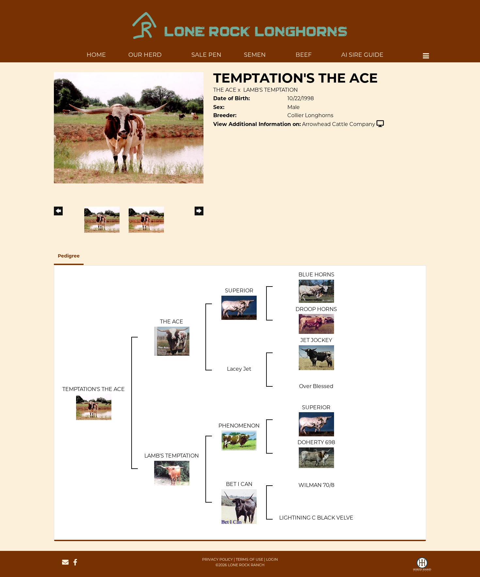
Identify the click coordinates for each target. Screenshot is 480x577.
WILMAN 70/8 (316, 485)
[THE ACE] (171, 341)
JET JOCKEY (316, 340)
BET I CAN (239, 484)
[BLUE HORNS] (316, 291)
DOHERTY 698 (316, 442)
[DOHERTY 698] (316, 457)
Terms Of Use (249, 560)
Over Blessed (316, 386)
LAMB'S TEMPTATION (270, 90)
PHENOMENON (239, 426)
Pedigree (69, 256)
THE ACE (224, 90)
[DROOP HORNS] (316, 324)
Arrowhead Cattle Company (338, 124)
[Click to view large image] (128, 128)
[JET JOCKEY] (316, 357)
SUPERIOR (239, 291)
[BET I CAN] (239, 506)
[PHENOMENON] (239, 440)
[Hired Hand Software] (422, 567)
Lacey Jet (239, 369)
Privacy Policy (217, 560)
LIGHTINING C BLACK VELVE (316, 518)
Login (272, 560)
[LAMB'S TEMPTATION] (171, 473)
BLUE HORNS (316, 275)
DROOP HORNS (316, 309)
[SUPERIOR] (239, 307)
